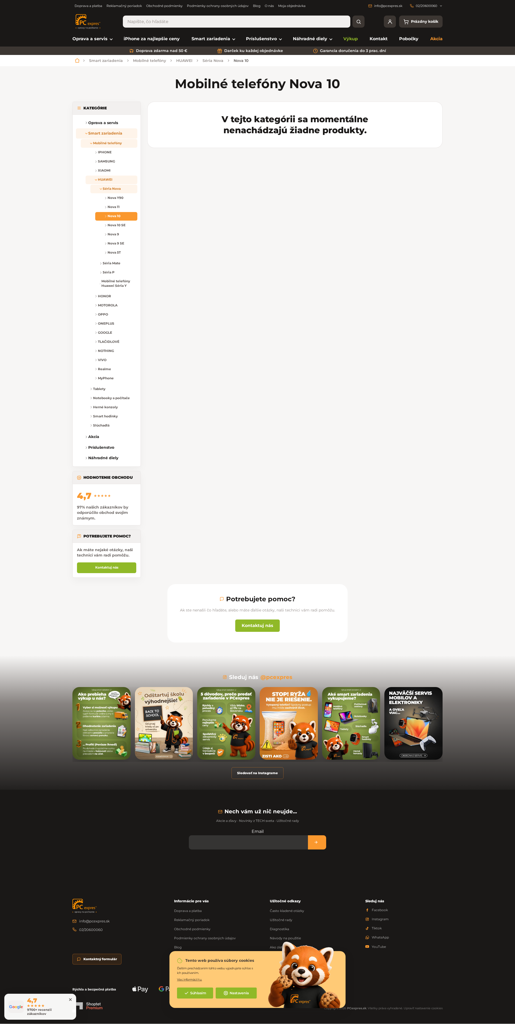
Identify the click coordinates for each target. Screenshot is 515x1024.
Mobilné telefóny (107, 143)
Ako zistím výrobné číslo (289, 947)
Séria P (109, 272)
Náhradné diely (103, 457)
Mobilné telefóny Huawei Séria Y (115, 283)
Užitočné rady (281, 920)
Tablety (99, 389)
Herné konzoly (105, 407)
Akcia (93, 436)
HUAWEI (105, 179)
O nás (269, 6)
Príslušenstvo (101, 447)
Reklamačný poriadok (124, 6)
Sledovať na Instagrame (257, 773)
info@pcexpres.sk (94, 921)
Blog (256, 6)
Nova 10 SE (117, 225)
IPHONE (105, 152)
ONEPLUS (106, 323)
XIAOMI (104, 170)
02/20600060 (91, 929)
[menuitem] (92, 39)
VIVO (102, 360)
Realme (104, 369)
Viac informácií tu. (189, 979)
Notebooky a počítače (111, 398)
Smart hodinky (105, 416)
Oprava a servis (103, 122)
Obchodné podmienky (164, 6)
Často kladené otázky (287, 911)
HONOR (104, 296)
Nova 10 (114, 216)
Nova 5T (114, 252)
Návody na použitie (285, 938)
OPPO (103, 314)
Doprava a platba (88, 6)
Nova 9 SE (116, 243)
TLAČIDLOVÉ (108, 342)
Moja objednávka (292, 6)
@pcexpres (276, 677)
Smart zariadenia (105, 133)
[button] (80, 280)
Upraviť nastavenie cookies (423, 1008)
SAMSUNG (106, 161)
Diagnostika (279, 929)
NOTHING (106, 351)
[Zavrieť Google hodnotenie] (70, 999)
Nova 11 (114, 207)
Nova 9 (113, 234)
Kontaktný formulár (100, 959)
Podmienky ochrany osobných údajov (218, 6)
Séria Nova (112, 189)
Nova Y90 (115, 198)
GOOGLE (105, 333)
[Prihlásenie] (390, 22)
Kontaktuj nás (106, 567)
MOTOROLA (107, 305)
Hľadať (358, 22)
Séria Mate (111, 263)
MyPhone (106, 378)
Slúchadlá (101, 425)
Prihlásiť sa (317, 842)
